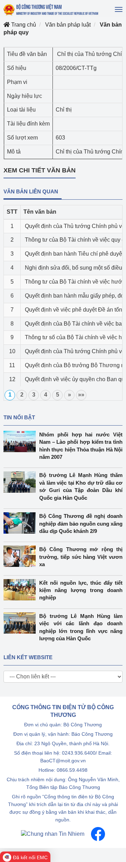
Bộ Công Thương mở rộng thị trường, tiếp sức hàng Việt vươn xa (80, 556)
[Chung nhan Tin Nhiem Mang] (52, 833)
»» (81, 395)
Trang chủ (23, 25)
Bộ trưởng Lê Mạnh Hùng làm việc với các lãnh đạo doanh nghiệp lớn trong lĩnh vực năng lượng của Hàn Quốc (80, 627)
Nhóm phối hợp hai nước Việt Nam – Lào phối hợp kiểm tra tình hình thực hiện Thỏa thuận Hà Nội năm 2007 (80, 446)
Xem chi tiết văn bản (40, 170)
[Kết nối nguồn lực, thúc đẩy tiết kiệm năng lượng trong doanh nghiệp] (21, 589)
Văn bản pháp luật (68, 25)
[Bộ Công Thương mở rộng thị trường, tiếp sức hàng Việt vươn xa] (21, 556)
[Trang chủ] (51, 9)
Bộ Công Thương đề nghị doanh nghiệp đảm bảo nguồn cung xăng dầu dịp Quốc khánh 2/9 (80, 523)
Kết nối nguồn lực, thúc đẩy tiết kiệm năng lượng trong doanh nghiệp (80, 590)
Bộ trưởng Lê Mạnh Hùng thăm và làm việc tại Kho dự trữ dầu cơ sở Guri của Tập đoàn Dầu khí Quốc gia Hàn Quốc (80, 486)
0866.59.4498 (72, 770)
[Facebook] (98, 833)
